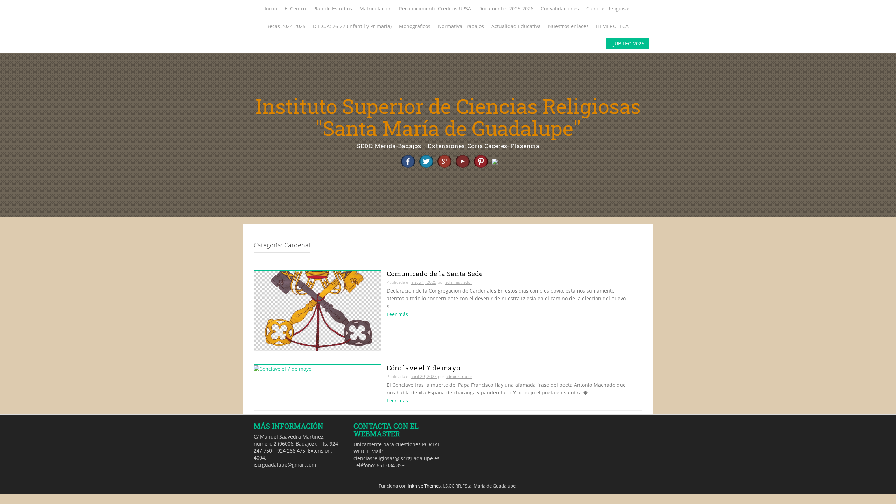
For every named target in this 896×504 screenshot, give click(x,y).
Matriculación (375, 8)
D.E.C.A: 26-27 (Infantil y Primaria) (352, 26)
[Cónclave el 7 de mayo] (283, 368)
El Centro (295, 8)
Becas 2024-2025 (286, 26)
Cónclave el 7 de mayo (423, 367)
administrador (458, 282)
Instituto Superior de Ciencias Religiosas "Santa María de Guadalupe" (448, 117)
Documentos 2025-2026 (505, 8)
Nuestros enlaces (568, 26)
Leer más (397, 314)
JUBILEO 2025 (628, 43)
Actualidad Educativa (516, 26)
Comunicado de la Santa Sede (435, 273)
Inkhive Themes (424, 486)
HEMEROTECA (612, 26)
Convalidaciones (560, 8)
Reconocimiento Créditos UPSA (435, 8)
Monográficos (414, 26)
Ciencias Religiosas (608, 8)
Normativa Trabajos (461, 26)
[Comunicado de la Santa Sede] (318, 310)
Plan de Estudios (332, 8)
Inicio (271, 8)
